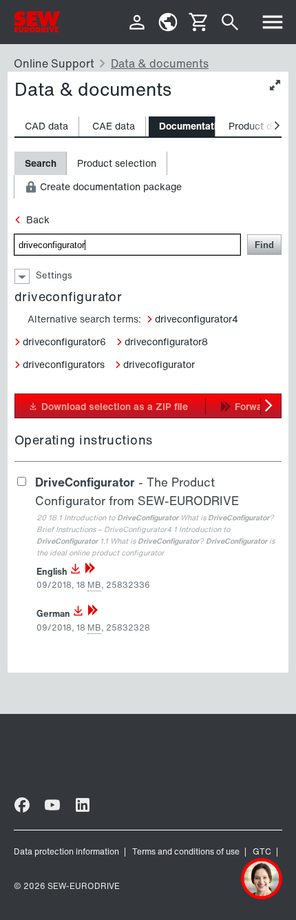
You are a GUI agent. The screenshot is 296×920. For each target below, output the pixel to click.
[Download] (75, 571)
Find (264, 245)
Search (40, 163)
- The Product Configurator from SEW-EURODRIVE (137, 491)
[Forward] (90, 571)
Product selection (116, 163)
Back (38, 219)
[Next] (270, 406)
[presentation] (46, 126)
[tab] (46, 126)
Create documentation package (109, 186)
